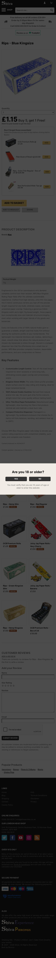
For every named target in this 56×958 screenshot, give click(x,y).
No (40, 479)
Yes (16, 479)
